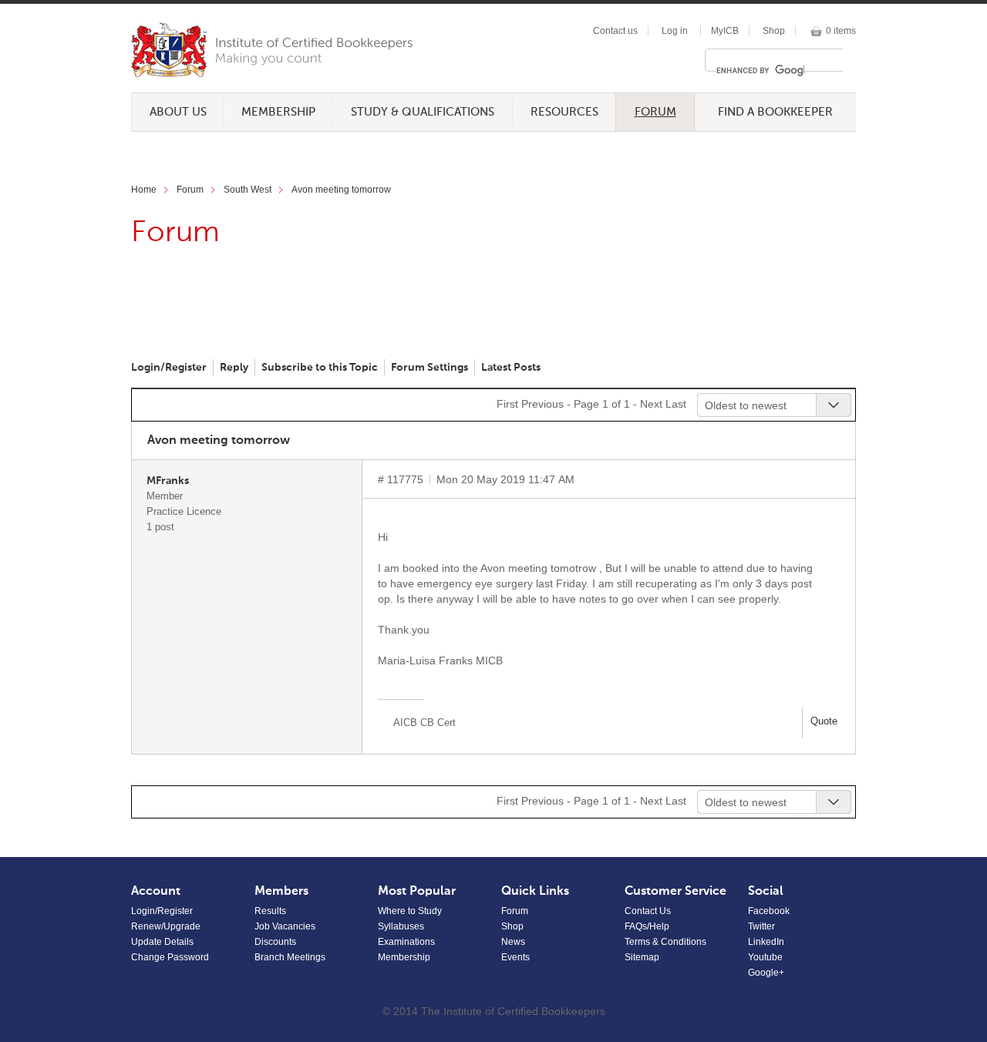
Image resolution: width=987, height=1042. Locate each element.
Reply (234, 367)
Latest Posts (511, 367)
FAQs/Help (647, 926)
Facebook (769, 911)
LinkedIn (766, 941)
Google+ (766, 972)
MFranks (168, 481)
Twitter (761, 926)
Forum (655, 112)
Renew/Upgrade (165, 926)
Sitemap (642, 957)
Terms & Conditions (665, 941)
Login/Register (169, 367)
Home (144, 189)
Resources (564, 112)
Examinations (406, 941)
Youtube (765, 957)
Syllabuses (401, 926)
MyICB (725, 30)
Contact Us (648, 911)
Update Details (162, 941)
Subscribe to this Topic (319, 367)
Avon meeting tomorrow (341, 189)
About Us (178, 112)
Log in (675, 30)
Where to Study (410, 911)
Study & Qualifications (422, 112)
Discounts (275, 941)
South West (247, 189)
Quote (823, 721)
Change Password (170, 957)
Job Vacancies (284, 926)
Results (270, 911)
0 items (841, 30)
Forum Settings (429, 367)
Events (515, 957)
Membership (278, 112)
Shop (774, 30)
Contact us (615, 30)
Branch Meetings (289, 957)
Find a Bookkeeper (775, 112)
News (513, 941)
